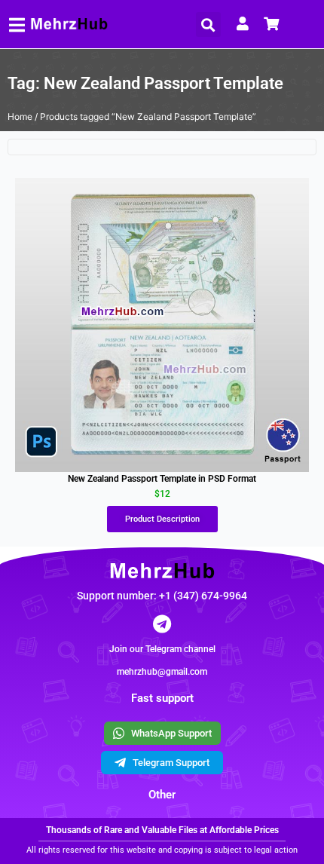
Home (20, 116)
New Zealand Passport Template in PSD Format (162, 478)
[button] (208, 24)
